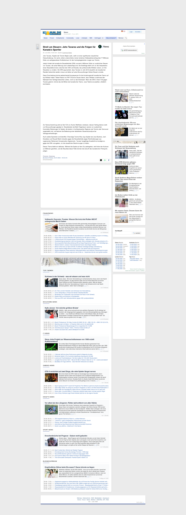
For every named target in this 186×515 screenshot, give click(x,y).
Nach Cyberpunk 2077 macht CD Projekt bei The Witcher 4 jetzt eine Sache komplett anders (81, 386)
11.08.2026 (133, 253)
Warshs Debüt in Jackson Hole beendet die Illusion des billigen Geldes (75, 245)
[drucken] (37, 48)
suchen (138, 233)
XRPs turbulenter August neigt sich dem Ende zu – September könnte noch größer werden (81, 252)
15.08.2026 (133, 246)
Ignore (138, 270)
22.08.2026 (119, 260)
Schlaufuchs (60, 38)
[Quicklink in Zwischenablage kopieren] (37, 45)
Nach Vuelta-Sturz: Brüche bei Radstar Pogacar (69, 450)
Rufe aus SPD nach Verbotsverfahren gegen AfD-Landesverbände (74, 298)
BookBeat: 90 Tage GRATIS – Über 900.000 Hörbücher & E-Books (74, 362)
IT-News (46, 333)
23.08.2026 (119, 258)
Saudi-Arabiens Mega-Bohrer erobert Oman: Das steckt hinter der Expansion (77, 248)
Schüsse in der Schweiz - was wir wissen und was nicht (67, 276)
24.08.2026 (119, 254)
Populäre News (134, 258)
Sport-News (48, 430)
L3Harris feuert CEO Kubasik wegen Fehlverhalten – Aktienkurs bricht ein (76, 239)
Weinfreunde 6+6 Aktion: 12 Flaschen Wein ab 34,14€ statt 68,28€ (74, 324)
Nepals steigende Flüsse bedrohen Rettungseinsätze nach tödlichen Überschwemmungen (81, 250)
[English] (124, 31)
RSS (107, 500)
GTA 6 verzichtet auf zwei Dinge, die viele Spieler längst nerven (70, 371)
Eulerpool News (67, 53)
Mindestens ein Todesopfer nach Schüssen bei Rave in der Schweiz (75, 294)
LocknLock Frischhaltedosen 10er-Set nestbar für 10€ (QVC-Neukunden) (76, 358)
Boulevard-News (50, 302)
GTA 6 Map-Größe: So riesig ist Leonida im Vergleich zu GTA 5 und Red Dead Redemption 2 (81, 387)
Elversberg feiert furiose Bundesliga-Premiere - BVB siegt (71, 452)
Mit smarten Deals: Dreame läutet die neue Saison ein (128, 211)
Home (79, 500)
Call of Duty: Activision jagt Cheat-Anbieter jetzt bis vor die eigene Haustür (76, 393)
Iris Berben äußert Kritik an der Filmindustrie (126, 196)
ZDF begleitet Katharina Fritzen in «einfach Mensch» (70, 418)
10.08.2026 (133, 254)
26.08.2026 (119, 251)
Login (131, 32)
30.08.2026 (119, 244)
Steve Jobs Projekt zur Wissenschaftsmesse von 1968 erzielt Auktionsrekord (69, 340)
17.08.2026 (119, 268)
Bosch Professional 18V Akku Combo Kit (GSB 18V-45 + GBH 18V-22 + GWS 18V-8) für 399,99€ (83, 322)
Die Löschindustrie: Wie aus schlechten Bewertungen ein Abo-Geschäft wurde (127, 124)
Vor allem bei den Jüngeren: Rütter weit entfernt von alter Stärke (71, 403)
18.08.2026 (119, 267)
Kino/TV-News (48, 397)
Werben (120, 38)
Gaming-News (48, 365)
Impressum (106, 498)
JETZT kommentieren (130, 50)
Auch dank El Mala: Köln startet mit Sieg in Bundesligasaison (72, 455)
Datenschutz (86, 498)
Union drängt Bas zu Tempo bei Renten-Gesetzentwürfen (71, 292)
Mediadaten (98, 498)
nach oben (139, 502)
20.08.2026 (119, 264)
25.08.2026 (119, 253)
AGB (92, 498)
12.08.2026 (133, 251)
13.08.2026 (133, 249)
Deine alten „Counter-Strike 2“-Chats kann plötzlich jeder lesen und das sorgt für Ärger (80, 391)
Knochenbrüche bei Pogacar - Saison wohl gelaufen (66, 435)
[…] (75, 230)
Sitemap (79, 498)
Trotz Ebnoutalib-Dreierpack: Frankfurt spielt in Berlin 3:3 (71, 457)
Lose (77, 38)
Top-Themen (48, 270)
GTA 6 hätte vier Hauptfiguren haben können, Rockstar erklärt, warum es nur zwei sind (80, 389)
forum (143, 53)
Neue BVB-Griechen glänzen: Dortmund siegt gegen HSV (71, 454)
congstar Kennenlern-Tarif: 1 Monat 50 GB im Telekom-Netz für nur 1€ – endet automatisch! (81, 360)
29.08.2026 (119, 246)
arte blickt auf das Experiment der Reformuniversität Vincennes (73, 424)
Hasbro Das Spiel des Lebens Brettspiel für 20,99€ (69, 329)
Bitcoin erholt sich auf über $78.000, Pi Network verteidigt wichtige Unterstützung (78, 246)
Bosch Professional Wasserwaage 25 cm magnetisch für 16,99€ (73, 326)
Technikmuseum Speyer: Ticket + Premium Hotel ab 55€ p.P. (72, 328)
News (45, 38)
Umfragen (99, 38)
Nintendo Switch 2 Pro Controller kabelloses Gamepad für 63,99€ (74, 356)
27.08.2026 (119, 249)
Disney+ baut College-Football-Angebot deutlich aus (70, 422)
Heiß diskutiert (134, 260)
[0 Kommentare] (47, 159)
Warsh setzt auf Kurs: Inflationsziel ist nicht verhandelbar (129, 91)
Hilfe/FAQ (99, 500)
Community (70, 38)
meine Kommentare (130, 270)
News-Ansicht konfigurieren (137, 269)
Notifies (143, 270)
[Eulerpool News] (48, 158)
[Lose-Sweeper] (126, 38)
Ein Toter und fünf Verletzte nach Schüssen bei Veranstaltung (72, 291)
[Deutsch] (122, 31)
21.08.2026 (119, 262)
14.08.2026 (133, 248)
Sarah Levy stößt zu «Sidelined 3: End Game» (68, 426)
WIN (91, 38)
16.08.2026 (133, 244)
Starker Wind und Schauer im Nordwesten (67, 296)
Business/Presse (50, 461)
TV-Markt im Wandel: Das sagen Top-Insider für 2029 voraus (128, 108)
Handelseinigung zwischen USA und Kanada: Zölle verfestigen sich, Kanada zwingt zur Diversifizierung (85, 241)
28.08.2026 (119, 248)
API (104, 500)
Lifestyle (84, 38)
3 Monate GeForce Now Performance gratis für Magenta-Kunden (73, 354)
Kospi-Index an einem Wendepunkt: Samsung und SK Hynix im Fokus (75, 237)
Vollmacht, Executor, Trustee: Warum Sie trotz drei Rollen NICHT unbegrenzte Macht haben (71, 220)
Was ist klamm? (111, 38)
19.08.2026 (119, 265)
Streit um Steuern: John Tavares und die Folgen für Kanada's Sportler (69, 48)
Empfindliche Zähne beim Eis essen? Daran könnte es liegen (69, 467)
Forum (52, 38)
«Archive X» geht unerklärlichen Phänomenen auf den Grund (73, 420)
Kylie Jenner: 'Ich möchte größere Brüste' (62, 308)
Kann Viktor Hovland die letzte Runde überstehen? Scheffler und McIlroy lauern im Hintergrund (82, 235)
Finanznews (48, 213)
